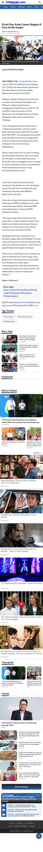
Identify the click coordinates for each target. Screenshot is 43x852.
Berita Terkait (9, 390)
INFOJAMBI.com (30, 305)
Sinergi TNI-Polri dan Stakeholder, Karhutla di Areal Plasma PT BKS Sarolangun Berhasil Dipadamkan (29, 734)
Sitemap (32, 826)
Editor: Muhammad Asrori (10, 31)
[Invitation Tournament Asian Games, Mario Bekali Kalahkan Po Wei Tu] (9, 367)
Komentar (7, 376)
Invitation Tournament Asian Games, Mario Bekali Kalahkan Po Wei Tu (29, 366)
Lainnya (38, 795)
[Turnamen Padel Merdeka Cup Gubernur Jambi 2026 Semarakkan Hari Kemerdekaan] (13, 673)
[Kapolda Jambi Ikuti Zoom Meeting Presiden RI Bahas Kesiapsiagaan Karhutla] (8, 745)
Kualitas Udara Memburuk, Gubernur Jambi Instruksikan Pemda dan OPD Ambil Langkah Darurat (30, 754)
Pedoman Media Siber (20, 826)
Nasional (21, 7)
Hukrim (13, 7)
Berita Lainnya (21, 786)
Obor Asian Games (25, 317)
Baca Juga (7, 331)
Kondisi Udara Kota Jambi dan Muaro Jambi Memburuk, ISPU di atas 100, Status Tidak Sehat (30, 764)
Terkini (5, 693)
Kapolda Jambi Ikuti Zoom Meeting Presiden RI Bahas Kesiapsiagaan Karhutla (30, 744)
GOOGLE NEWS (28, 302)
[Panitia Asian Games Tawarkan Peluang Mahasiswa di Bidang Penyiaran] (9, 348)
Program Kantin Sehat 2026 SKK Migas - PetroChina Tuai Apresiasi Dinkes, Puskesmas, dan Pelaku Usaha (29, 775)
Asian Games (8, 317)
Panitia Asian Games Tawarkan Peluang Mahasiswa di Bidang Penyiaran (28, 347)
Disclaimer (20, 823)
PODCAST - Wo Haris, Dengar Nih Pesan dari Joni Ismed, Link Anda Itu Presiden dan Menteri (23, 815)
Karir (10, 826)
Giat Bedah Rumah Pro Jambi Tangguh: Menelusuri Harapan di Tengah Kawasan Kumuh (19, 798)
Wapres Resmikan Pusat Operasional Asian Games (27, 355)
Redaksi (11, 823)
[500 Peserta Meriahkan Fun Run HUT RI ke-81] (13, 434)
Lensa (5, 7)
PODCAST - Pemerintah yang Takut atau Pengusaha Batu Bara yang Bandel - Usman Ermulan (21, 806)
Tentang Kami (30, 823)
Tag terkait (8, 310)
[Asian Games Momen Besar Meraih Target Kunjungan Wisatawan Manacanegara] (9, 339)
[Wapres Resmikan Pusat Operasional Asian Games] (9, 358)
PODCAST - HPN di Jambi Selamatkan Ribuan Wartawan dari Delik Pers (22, 810)
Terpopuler (8, 662)
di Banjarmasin (9, 321)
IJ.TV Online (8, 795)
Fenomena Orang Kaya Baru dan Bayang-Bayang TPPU (19, 724)
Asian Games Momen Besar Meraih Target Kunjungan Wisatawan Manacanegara (20, 293)
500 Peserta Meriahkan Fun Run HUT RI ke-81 (13, 443)
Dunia (29, 7)
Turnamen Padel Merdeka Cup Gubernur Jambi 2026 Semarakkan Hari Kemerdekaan (20, 421)
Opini (36, 7)
